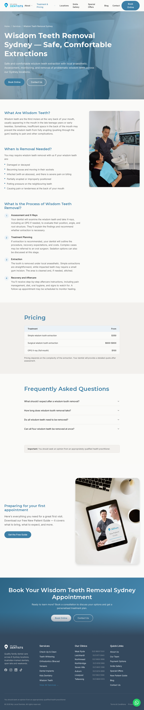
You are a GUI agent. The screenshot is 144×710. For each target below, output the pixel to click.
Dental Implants (47, 671)
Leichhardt (80, 655)
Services (17, 26)
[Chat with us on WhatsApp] (137, 703)
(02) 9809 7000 (98, 651)
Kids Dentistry (46, 675)
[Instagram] (10, 670)
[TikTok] (21, 670)
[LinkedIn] (15, 670)
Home (7, 26)
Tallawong (79, 679)
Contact (116, 5)
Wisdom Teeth (46, 680)
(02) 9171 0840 (98, 655)
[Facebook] (5, 670)
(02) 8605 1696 (98, 667)
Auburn (78, 671)
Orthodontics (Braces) (50, 661)
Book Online (130, 6)
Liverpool (79, 675)
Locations (64, 5)
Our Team (114, 656)
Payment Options (118, 661)
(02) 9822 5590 (98, 675)
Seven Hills (80, 667)
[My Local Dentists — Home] (13, 5)
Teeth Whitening (47, 656)
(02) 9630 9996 (98, 659)
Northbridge (80, 663)
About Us (114, 652)
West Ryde (80, 651)
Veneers (43, 666)
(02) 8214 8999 (98, 671)
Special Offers (91, 5)
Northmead (80, 659)
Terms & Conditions (118, 704)
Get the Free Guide (17, 534)
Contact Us (36, 82)
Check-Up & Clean (48, 652)
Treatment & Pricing (42, 5)
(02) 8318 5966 (98, 663)
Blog (106, 5)
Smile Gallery (76, 5)
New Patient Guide (118, 675)
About (27, 5)
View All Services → (49, 685)
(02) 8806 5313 (98, 679)
